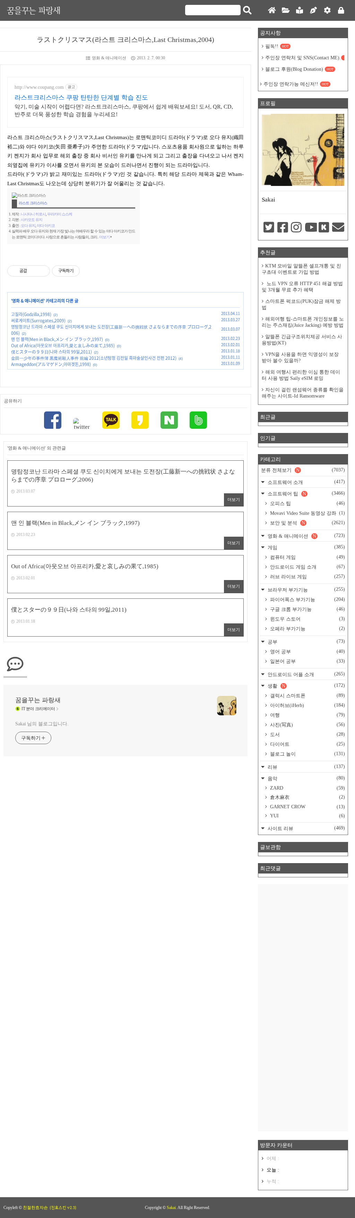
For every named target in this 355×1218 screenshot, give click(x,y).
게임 (305, 547)
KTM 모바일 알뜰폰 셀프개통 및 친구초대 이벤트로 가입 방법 (301, 269)
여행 (307, 715)
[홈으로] (272, 10)
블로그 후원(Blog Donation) (299, 69)
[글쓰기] (313, 10)
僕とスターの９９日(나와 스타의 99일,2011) (51, 352)
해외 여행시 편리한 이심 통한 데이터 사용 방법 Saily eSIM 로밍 (301, 375)
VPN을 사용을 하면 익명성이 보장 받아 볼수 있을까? (300, 357)
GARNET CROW (307, 806)
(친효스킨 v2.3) (63, 1207)
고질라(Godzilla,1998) (31, 314)
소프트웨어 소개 (305, 482)
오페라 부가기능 (307, 628)
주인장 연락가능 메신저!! (296, 84)
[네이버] (169, 421)
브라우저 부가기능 (305, 590)
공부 (305, 642)
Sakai (171, 1207)
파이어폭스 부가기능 (307, 599)
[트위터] (81, 424)
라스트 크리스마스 (33, 203)
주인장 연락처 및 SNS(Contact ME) (304, 57)
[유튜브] (310, 228)
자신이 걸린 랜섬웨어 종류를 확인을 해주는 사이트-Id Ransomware (303, 393)
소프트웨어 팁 (305, 493)
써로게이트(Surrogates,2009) (38, 320)
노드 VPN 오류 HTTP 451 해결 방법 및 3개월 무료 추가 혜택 (302, 286)
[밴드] (198, 421)
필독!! (277, 46)
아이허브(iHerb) (307, 705)
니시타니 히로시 (33, 214)
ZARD (307, 788)
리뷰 (305, 767)
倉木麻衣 (307, 797)
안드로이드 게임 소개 (307, 567)
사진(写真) (307, 724)
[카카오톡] (111, 421)
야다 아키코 (46, 225)
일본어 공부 (307, 661)
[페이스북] (52, 421)
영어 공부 (307, 651)
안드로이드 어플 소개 (305, 674)
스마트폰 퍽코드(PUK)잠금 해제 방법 (301, 304)
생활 (305, 686)
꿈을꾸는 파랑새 (33, 10)
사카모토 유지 (31, 220)
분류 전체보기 (303, 470)
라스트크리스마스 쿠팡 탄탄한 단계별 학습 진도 (81, 97)
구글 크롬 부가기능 (307, 609)
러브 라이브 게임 (307, 576)
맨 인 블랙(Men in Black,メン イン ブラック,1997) (57, 339)
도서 (307, 734)
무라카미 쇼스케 (59, 214)
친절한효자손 (35, 1207)
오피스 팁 (307, 503)
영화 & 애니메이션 (109, 58)
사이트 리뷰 (305, 828)
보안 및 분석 (307, 523)
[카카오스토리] (140, 421)
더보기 (104, 237)
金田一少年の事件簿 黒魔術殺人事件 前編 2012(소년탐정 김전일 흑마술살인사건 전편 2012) (93, 358)
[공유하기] (33, 271)
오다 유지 (28, 225)
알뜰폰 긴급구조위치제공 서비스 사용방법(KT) (302, 340)
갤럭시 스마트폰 (307, 695)
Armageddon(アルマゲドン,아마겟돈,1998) (51, 364)
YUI (307, 815)
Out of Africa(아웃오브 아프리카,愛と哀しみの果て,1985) (63, 345)
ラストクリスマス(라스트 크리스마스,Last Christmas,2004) (125, 39)
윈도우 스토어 (307, 619)
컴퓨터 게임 (307, 557)
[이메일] (337, 228)
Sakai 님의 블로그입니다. (41, 723)
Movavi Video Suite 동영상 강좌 (307, 513)
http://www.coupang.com (39, 87)
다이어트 (307, 744)
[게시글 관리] (42, 271)
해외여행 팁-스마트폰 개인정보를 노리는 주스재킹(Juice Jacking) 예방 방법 (303, 322)
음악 (305, 778)
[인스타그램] (296, 228)
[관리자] (327, 10)
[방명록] (299, 10)
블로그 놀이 (307, 754)
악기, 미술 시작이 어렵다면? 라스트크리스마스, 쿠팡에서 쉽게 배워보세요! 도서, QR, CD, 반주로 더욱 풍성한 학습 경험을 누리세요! (124, 110)
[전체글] (286, 10)
